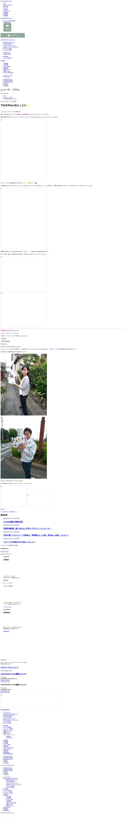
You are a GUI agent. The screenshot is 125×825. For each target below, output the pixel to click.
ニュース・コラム (8, 75)
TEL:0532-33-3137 (5, 680)
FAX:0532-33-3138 (5, 681)
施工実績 (5, 6)
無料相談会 (6, 752)
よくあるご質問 (7, 50)
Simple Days (9, 737)
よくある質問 (6, 721)
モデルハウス (6, 11)
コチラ (6, 344)
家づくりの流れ (7, 48)
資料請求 (5, 14)
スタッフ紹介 (6, 66)
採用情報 (5, 15)
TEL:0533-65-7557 (5, 691)
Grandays (8, 736)
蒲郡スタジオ (6, 71)
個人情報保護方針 (5, 709)
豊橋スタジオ (6, 69)
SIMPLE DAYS (7, 54)
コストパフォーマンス (9, 45)
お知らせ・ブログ (8, 730)
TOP (4, 3)
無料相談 (5, 12)
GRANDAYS (6, 52)
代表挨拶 (5, 63)
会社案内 (5, 9)
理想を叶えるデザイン (9, 42)
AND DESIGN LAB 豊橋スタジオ (13, 674)
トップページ (6, 712)
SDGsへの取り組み (8, 72)
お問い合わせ (6, 76)
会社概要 (5, 65)
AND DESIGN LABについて (8, 39)
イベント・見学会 (8, 728)
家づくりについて (8, 5)
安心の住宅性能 (7, 44)
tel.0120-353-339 (4, 551)
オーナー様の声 (7, 727)
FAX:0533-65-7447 (5, 692)
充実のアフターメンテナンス (11, 47)
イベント (5, 8)
